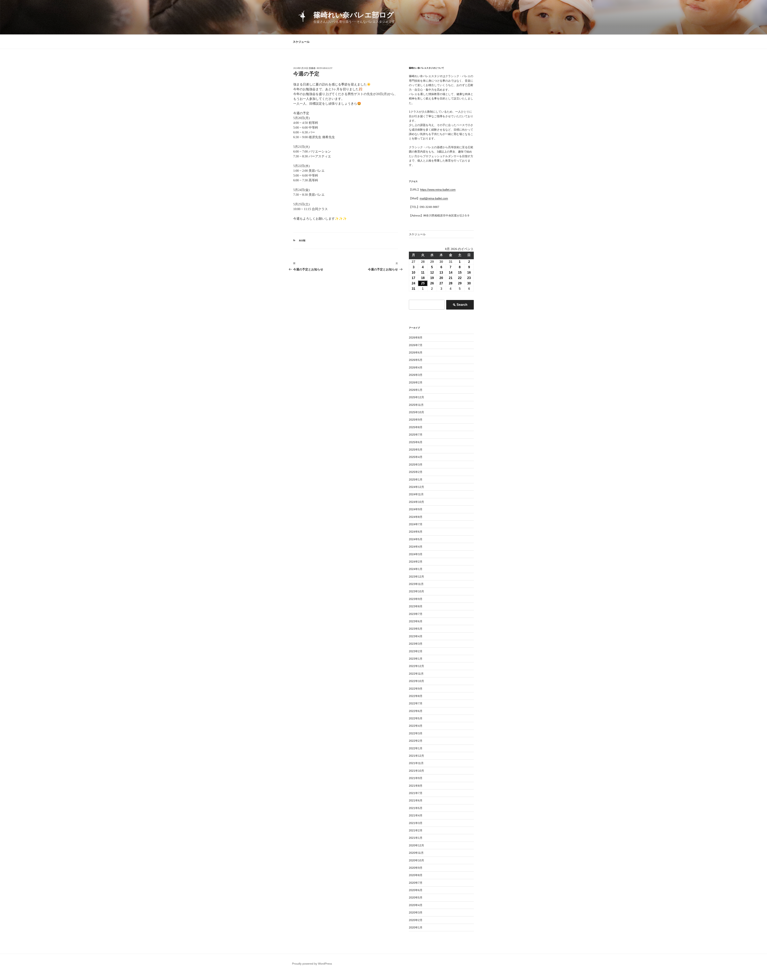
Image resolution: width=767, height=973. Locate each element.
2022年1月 (415, 748)
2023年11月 (416, 584)
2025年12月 (416, 397)
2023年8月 (415, 606)
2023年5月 (415, 628)
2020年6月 (415, 890)
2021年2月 (415, 830)
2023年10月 (416, 591)
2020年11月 (416, 852)
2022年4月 (415, 725)
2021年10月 (416, 770)
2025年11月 (416, 404)
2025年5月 (415, 449)
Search (459, 306)
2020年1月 (415, 927)
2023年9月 (415, 599)
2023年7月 (415, 614)
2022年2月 (415, 740)
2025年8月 (415, 427)
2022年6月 (415, 711)
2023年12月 (416, 576)
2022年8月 (415, 696)
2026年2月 (415, 382)
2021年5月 (415, 808)
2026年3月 (415, 374)
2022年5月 (415, 718)
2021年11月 (416, 763)
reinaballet (324, 68)
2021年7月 (415, 793)
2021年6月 (415, 800)
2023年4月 (415, 636)
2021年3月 (415, 823)
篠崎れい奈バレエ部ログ (353, 15)
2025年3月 (415, 464)
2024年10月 (416, 501)
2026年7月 (415, 345)
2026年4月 (415, 367)
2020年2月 (415, 920)
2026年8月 (415, 337)
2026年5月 (415, 359)
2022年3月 (415, 733)
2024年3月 (415, 554)
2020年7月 (415, 882)
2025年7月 (415, 434)
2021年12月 (416, 755)
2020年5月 (415, 897)
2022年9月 (415, 688)
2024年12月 (416, 486)
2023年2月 (415, 651)
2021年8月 (415, 785)
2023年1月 (415, 658)
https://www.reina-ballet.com (438, 189)
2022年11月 (416, 673)
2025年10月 (416, 412)
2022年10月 (416, 681)
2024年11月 (416, 494)
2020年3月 (415, 912)
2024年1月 (415, 569)
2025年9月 (415, 419)
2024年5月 (415, 539)
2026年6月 (415, 352)
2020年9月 (415, 867)
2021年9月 (415, 778)
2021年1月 (415, 837)
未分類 (302, 240)
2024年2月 (415, 561)
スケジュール (301, 41)
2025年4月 (415, 457)
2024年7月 (415, 524)
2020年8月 (415, 875)
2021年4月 (415, 815)
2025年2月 (415, 472)
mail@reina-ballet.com (434, 198)
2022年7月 (415, 703)
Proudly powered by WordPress (312, 963)
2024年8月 (415, 516)
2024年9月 (415, 509)
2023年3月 (415, 643)
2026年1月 (415, 389)
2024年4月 (415, 546)
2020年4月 (415, 905)
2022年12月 (416, 666)
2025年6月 (415, 442)
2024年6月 (415, 531)
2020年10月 (416, 860)
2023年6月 (415, 621)
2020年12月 (416, 845)
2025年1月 (415, 479)
